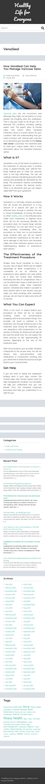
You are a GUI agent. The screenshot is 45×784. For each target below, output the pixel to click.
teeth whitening (8, 731)
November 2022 (29, 618)
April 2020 (8, 662)
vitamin (5, 734)
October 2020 (10, 652)
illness (30, 719)
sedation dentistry (16, 729)
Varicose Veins (30, 731)
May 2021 (26, 638)
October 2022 (10, 621)
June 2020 (9, 658)
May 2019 (26, 679)
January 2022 (28, 625)
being (26, 706)
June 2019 (8, 679)
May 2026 (8, 584)
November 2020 (29, 648)
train (16, 731)
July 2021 (26, 635)
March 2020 (27, 662)
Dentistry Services (20, 712)
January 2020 (28, 665)
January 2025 (10, 598)
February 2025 (28, 594)
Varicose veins (10, 113)
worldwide (6, 736)
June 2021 (8, 638)
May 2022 (8, 625)
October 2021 (10, 631)
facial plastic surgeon (26, 714)
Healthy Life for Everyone (22, 12)
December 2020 (11, 648)
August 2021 (9, 635)
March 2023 (27, 611)
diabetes (29, 712)
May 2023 (26, 608)
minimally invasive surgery (11, 724)
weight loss (12, 734)
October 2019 (10, 672)
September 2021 (29, 631)
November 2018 (28, 689)
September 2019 (29, 672)
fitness (7, 718)
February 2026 (10, 588)
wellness (20, 734)
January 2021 (28, 645)
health (17, 718)
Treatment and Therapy (13, 450)
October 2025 (10, 594)
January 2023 (28, 615)
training (22, 731)
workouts (34, 734)
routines (6, 729)
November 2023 (29, 605)
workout (27, 734)
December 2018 (10, 689)
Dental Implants (8, 712)
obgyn (28, 724)
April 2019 (8, 682)
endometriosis (7, 714)
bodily (32, 707)
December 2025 (11, 591)
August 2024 (9, 601)
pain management (10, 727)
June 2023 (9, 608)
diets (34, 712)
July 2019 (26, 675)
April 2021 (8, 642)
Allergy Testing (8, 707)
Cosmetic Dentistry (19, 710)
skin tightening (27, 729)
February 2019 (10, 685)
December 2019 (10, 668)
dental (30, 710)
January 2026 (28, 588)
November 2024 (29, 598)
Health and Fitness (12, 75)
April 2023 (8, 611)
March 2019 (27, 682)
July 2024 (26, 601)
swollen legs (36, 729)
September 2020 (29, 652)
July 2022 (26, 621)
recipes (37, 727)
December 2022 (11, 618)
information (36, 719)
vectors (37, 731)
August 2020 (9, 655)
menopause (21, 722)
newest (23, 724)
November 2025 (29, 591)
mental (30, 722)
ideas (25, 719)
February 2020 (10, 665)
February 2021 (10, 645)
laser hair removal (9, 722)
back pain (18, 707)
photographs (22, 727)
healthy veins (17, 216)
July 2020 (26, 655)
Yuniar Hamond (30, 75)
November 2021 (28, 628)
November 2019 (28, 668)
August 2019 (9, 675)
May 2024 (8, 605)
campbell (38, 707)
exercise (16, 714)
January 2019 (28, 685)
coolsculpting (7, 709)
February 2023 (10, 615)
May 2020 (26, 658)
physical (30, 727)
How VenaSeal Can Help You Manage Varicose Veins (22, 67)
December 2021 (10, 628)
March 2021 (27, 642)
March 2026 (27, 584)
